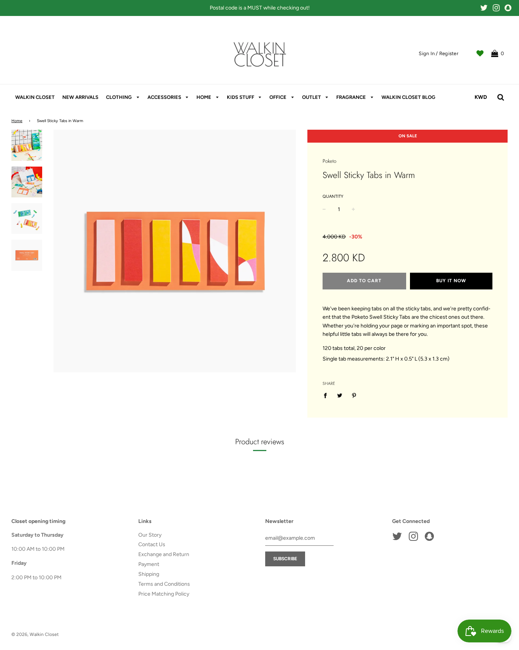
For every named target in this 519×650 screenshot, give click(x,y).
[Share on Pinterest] (354, 395)
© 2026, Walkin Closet (35, 634)
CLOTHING (119, 97)
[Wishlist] (480, 53)
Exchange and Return (163, 554)
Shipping (148, 574)
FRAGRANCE (351, 97)
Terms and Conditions (164, 584)
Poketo (329, 161)
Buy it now (451, 280)
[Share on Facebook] (327, 395)
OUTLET (312, 97)
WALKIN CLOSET (35, 97)
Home (16, 120)
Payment (148, 564)
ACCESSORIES (164, 97)
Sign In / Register (438, 53)
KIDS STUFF (241, 97)
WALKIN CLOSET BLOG (408, 97)
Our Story (149, 535)
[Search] (500, 97)
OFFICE (278, 97)
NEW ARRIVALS (80, 97)
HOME (204, 97)
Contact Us (151, 544)
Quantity (333, 196)
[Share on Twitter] (340, 395)
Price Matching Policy (163, 594)
